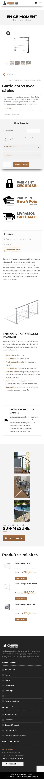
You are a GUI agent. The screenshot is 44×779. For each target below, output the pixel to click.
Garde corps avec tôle (25, 604)
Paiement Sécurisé (11, 730)
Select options (20, 578)
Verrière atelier (10, 685)
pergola (7, 680)
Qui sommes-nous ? (11, 714)
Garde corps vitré (23, 563)
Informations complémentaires (17, 239)
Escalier (7, 696)
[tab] (22, 233)
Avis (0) (7, 244)
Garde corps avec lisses (26, 584)
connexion (35, 777)
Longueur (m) (8, 130)
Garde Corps (9, 691)
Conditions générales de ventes (15, 735)
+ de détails (7, 108)
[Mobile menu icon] (40, 3)
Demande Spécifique (12, 701)
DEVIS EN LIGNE (15, 538)
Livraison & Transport (12, 725)
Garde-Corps (15, 114)
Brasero (7, 675)
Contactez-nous (13, 250)
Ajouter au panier (21, 164)
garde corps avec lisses (25, 387)
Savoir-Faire (9, 720)
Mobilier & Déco (10, 670)
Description (9, 234)
